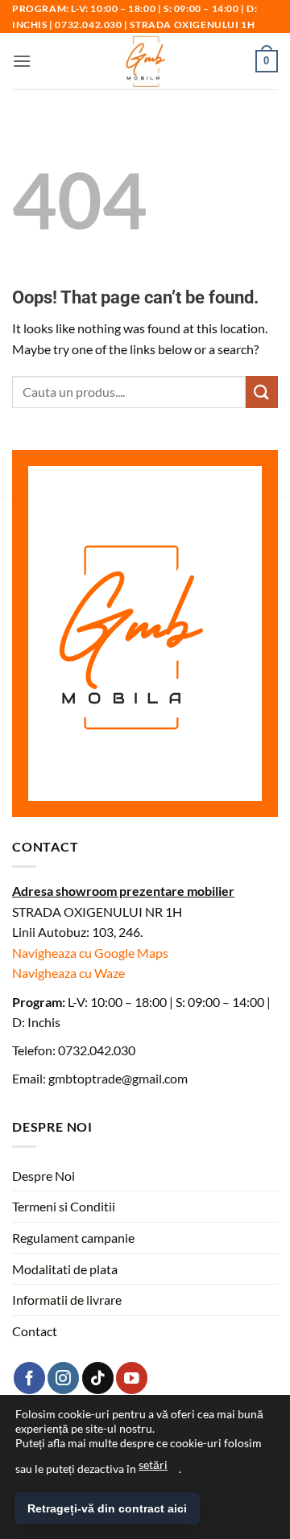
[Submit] (262, 391)
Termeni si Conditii (63, 1206)
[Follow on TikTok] (98, 1377)
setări (153, 1464)
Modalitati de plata (65, 1269)
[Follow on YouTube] (131, 1377)
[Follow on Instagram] (63, 1377)
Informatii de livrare (67, 1299)
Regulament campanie (73, 1237)
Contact (34, 1331)
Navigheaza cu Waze (68, 972)
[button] (21, 60)
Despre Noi (43, 1175)
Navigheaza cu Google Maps (90, 952)
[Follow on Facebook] (29, 1377)
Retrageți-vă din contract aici (107, 1508)
